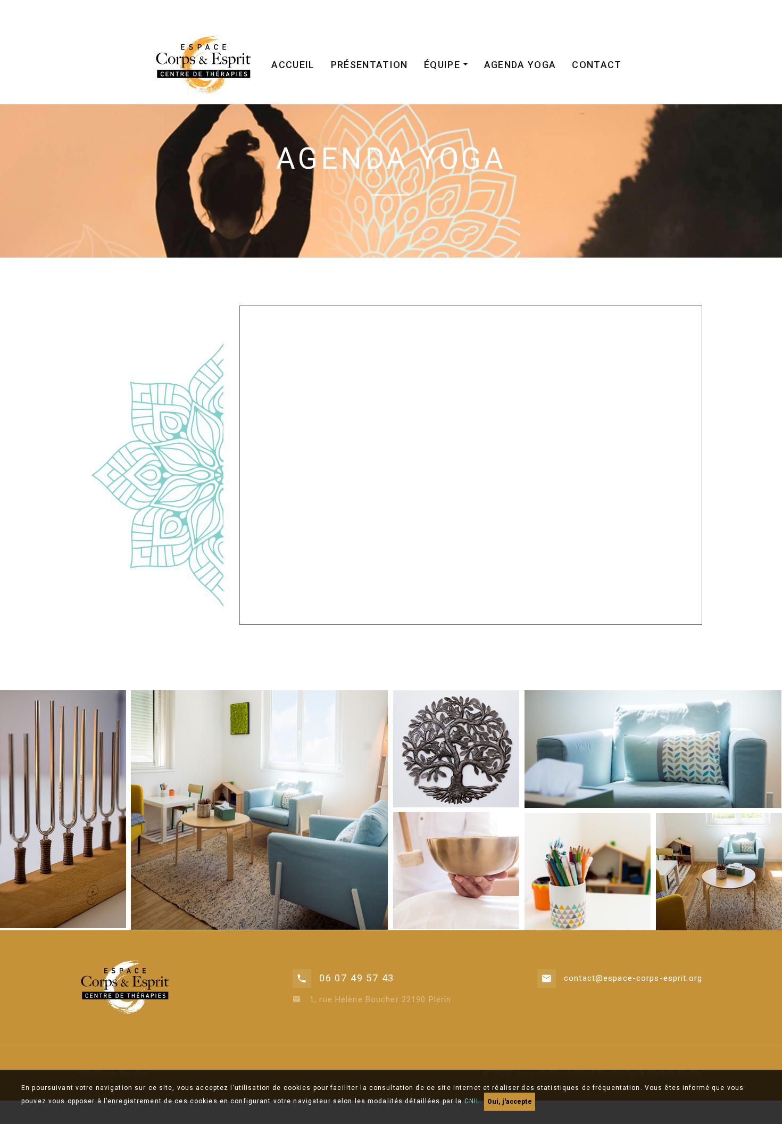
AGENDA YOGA (520, 64)
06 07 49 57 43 (356, 978)
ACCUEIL (292, 64)
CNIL (472, 1101)
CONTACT (596, 64)
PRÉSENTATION (369, 64)
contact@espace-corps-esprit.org (633, 978)
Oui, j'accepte (509, 1101)
